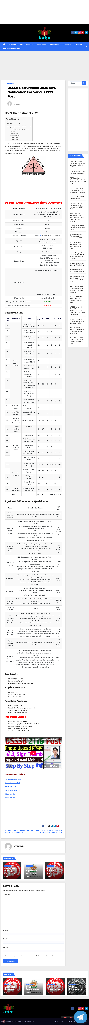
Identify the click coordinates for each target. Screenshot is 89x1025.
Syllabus (29, 44)
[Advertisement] (44, 12)
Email (5, 939)
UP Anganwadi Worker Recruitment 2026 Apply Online (77, 227)
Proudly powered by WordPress (9, 1021)
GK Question (67, 44)
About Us (62, 1021)
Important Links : (14, 139)
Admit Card (41, 44)
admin (18, 104)
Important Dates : (14, 137)
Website (5, 947)
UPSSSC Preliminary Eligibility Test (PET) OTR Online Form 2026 (77, 190)
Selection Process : (15, 135)
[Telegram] (80, 1017)
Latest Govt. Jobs (16, 44)
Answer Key (54, 44)
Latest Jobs (11, 83)
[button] (87, 46)
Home (56, 1021)
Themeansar (31, 1021)
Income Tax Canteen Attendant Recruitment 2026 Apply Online (77, 321)
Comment (6, 894)
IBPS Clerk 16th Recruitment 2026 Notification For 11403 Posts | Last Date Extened (77, 217)
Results (79, 44)
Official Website (10, 794)
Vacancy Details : (14, 128)
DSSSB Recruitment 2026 (14, 124)
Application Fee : (14, 133)
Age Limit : (12, 131)
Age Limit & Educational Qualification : (19, 129)
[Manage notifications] (3, 1021)
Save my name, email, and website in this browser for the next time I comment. (29, 956)
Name (5, 930)
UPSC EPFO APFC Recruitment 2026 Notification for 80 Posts (77, 236)
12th (39, 236)
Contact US (69, 1021)
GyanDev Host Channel (12, 49)
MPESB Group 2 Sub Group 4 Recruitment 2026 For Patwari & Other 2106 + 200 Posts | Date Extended (78, 310)
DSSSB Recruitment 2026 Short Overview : (19, 126)
